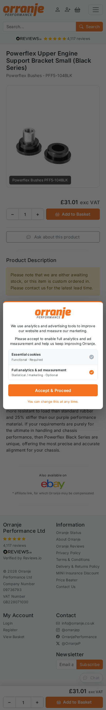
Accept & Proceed (53, 390)
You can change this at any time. (53, 401)
